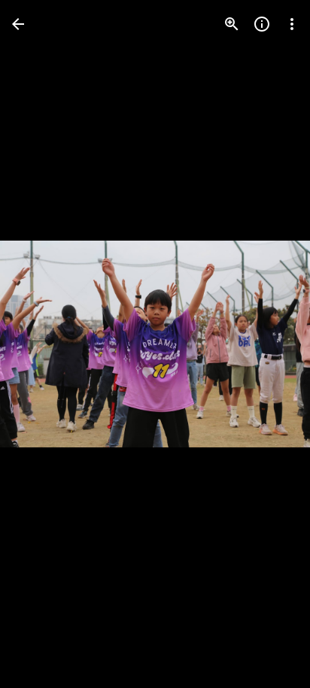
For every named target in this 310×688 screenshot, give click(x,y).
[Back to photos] (18, 24)
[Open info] (262, 24)
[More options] (292, 24)
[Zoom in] (232, 24)
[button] (42, 344)
